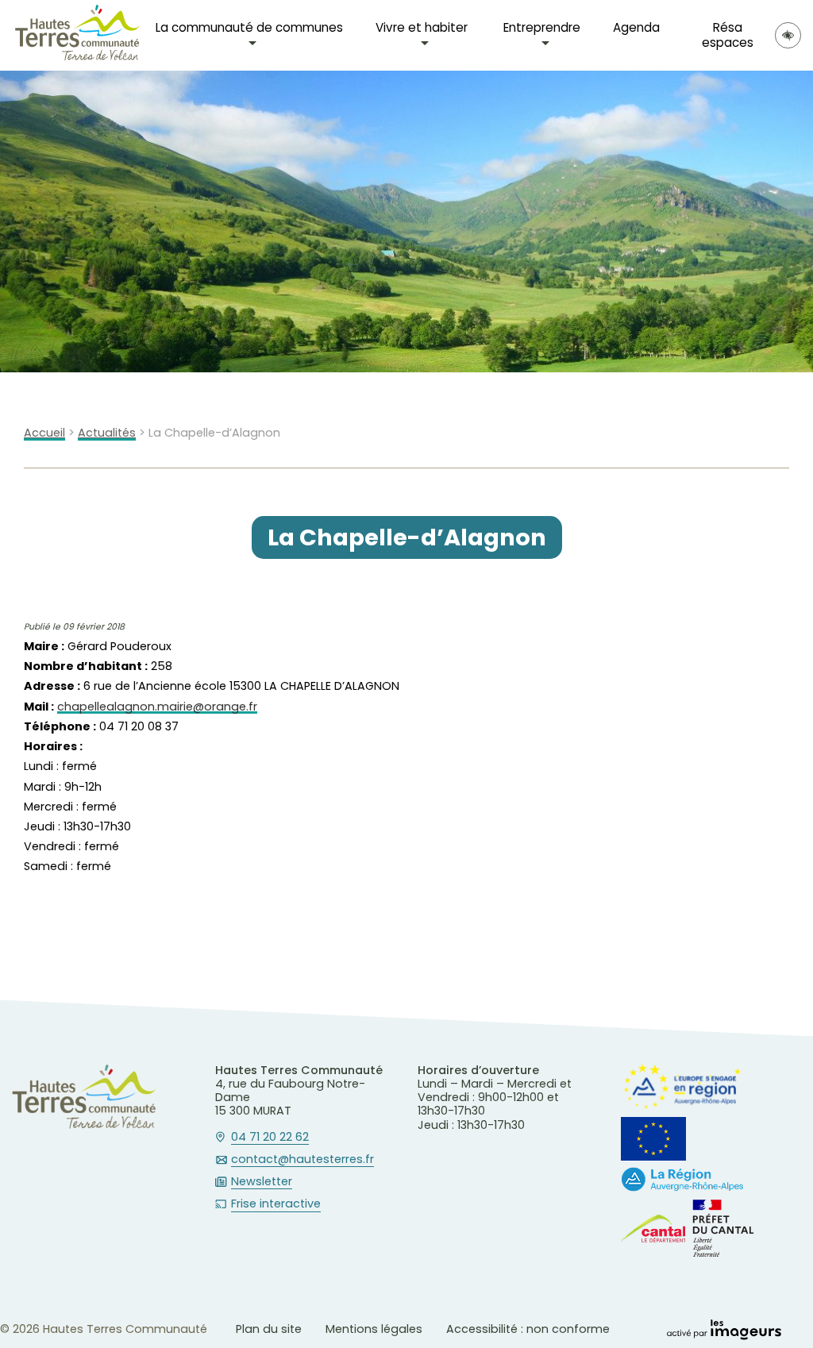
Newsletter (261, 1182)
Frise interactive (276, 1204)
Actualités (107, 433)
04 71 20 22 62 (270, 1137)
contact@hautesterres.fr (302, 1160)
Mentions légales (374, 1329)
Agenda (636, 27)
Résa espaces (727, 34)
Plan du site (269, 1329)
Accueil (44, 433)
